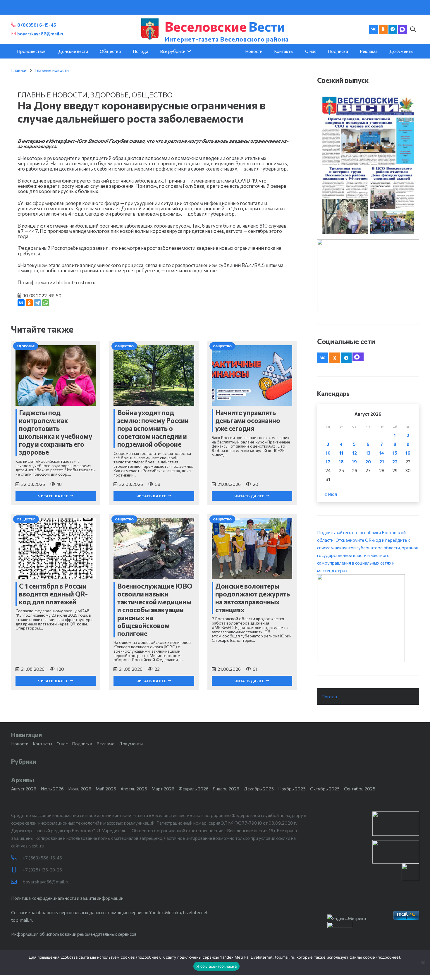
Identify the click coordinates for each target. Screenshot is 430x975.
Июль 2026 (52, 788)
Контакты (42, 743)
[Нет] (423, 962)
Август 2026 (23, 788)
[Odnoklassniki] (383, 29)
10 (328, 452)
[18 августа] (368, 165)
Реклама (105, 743)
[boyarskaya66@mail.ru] (17, 882)
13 (368, 452)
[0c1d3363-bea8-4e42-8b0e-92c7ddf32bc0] (368, 618)
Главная (19, 70)
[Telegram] (392, 29)
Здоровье (109, 94)
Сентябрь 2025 (359, 788)
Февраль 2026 (194, 788)
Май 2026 (106, 788)
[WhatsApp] (45, 302)
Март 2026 (163, 788)
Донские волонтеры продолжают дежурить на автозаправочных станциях (252, 598)
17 (328, 461)
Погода (329, 696)
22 (395, 461)
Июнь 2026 (79, 788)
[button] (413, 29)
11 (341, 452)
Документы (131, 743)
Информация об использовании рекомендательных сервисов (74, 934)
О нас (62, 743)
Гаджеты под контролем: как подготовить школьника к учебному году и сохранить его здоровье (55, 432)
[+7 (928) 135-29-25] (17, 870)
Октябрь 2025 (325, 788)
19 (354, 461)
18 (341, 461)
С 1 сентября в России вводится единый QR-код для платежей (53, 594)
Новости (19, 743)
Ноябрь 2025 (292, 788)
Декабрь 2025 (259, 788)
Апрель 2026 (134, 788)
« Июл (330, 494)
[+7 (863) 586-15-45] (17, 858)
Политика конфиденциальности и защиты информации (67, 898)
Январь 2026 (226, 788)
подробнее (148, 957)
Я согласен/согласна (216, 966)
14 (381, 452)
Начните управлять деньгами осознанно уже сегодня (247, 420)
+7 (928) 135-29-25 (42, 869)
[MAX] (402, 29)
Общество (152, 94)
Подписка (82, 743)
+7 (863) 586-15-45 (42, 857)
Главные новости (52, 70)
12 (354, 452)
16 (407, 452)
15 (395, 452)
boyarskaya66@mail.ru (46, 881)
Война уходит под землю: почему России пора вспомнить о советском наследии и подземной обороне (153, 428)
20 (368, 461)
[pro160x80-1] (395, 852)
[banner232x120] (395, 823)
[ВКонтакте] (21, 302)
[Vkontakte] (373, 29)
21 (381, 461)
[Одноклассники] (29, 302)
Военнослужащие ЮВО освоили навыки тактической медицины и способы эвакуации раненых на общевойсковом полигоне (154, 609)
